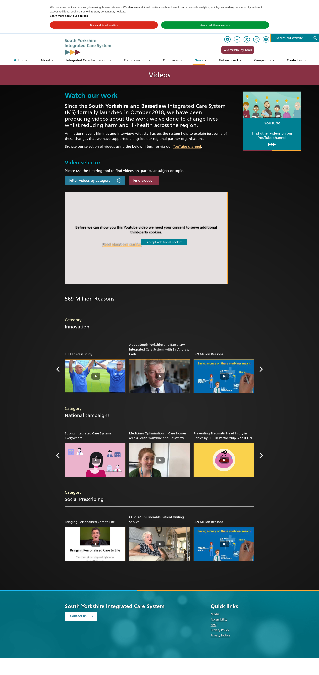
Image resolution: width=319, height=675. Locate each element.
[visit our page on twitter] (247, 39)
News (199, 60)
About (45, 60)
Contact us (294, 60)
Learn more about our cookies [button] (69, 15)
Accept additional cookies (195, 25)
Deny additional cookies (84, 25)
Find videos (142, 180)
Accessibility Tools (239, 50)
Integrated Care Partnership (86, 60)
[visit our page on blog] (266, 39)
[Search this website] (315, 38)
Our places (170, 60)
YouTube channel (187, 146)
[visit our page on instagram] (256, 39)
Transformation (135, 60)
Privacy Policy (220, 630)
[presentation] (57, 369)
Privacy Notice (220, 635)
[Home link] (95, 47)
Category (73, 319)
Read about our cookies (122, 244)
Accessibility (219, 619)
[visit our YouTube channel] (227, 39)
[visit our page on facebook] (237, 39)
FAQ (213, 625)
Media (215, 614)
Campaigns (262, 60)
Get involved (228, 60)
